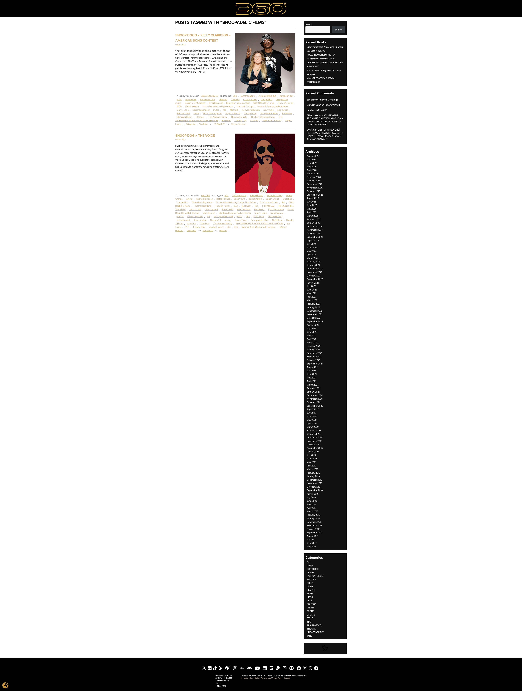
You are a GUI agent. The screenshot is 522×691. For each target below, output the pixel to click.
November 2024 (314, 229)
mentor (180, 216)
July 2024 (311, 244)
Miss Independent (200, 110)
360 (235, 96)
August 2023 (313, 282)
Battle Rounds (223, 198)
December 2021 (314, 353)
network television (251, 110)
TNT (186, 227)
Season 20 (215, 220)
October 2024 (313, 233)
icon (236, 206)
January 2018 (313, 518)
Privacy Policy (277, 678)
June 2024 (312, 247)
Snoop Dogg (250, 113)
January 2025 (313, 223)
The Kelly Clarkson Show (263, 117)
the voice (226, 120)
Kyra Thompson (276, 209)
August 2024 (313, 240)
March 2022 (313, 342)
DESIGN (310, 572)
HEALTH (311, 590)
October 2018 (313, 486)
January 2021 (313, 391)
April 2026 (312, 170)
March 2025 (313, 215)
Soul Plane (287, 113)
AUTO (310, 565)
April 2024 (311, 254)
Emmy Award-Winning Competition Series (236, 202)
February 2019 (313, 472)
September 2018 (315, 490)
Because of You (207, 99)
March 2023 (313, 300)
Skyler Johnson (232, 113)
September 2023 (315, 279)
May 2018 (311, 504)
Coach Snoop (250, 99)
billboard (223, 99)
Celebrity (235, 99)
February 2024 (314, 261)
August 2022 (313, 325)
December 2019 (314, 437)
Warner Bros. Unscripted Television (259, 227)
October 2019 (313, 444)
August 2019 (313, 451)
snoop (228, 220)
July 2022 (311, 328)
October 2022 (313, 317)
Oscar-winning (275, 216)
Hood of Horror (285, 103)
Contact (287, 678)
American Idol (286, 96)
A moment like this (267, 96)
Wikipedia (190, 124)
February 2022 (314, 346)
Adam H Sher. (256, 195)
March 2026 (313, 173)
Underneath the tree (271, 120)
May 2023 (311, 293)
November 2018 (314, 483)
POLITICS (311, 604)
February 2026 (314, 177)
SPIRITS (311, 611)
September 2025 (315, 194)
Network (234, 110)
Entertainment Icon (269, 202)
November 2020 (315, 398)
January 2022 (313, 349)
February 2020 (314, 430)
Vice (236, 227)
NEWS (310, 597)
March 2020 (313, 427)
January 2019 (313, 476)
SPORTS (311, 614)
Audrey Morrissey (204, 198)
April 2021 (311, 381)
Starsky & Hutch (184, 117)
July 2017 (311, 539)
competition (266, 99)
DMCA (257, 678)
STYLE (310, 618)
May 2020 (312, 420)
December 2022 (314, 311)
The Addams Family (217, 117)
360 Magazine (248, 96)
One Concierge (330, 99)
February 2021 (313, 388)
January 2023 (313, 307)
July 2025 (311, 201)
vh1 (228, 227)
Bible (251, 678)
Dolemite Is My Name (195, 103)
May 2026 (312, 166)
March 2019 (312, 469)
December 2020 (315, 395)
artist (179, 99)
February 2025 (314, 219)
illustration (246, 206)
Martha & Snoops (245, 106)
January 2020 (313, 434)
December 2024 (314, 226)
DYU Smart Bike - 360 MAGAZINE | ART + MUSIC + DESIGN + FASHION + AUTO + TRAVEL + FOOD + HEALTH (325, 132)
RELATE (310, 607)
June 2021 (312, 374)
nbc (224, 110)
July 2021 (311, 370)
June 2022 (312, 332)
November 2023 (314, 272)
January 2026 (313, 180)
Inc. (257, 206)
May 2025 (311, 208)
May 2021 (311, 377)
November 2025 (314, 187)
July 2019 (311, 455)
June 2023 (312, 289)
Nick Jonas (259, 216)
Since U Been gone (212, 113)
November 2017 (314, 525)
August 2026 (313, 156)
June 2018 (312, 501)
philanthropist (183, 220)
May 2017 (311, 546)
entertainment (216, 103)
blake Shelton (255, 198)
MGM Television (195, 216)
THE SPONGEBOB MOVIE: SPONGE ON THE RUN (259, 223)
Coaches (287, 198)
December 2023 (314, 268)
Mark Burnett (209, 213)
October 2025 (313, 191)
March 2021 (312, 384)
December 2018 (314, 479)
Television (204, 223)
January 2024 (313, 265)
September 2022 (315, 321)
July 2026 (311, 159)
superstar (191, 223)
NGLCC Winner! (332, 104)
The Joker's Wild (239, 117)
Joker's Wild (227, 209)
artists (189, 198)
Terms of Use (266, 678)
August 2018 (313, 493)
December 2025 (314, 184)
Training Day (240, 120)
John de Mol (195, 209)
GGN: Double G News (263, 103)
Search (308, 24)
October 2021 (313, 360)
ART (309, 562)
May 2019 (311, 462)
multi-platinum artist (223, 216)
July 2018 (311, 497)
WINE (309, 635)
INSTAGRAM (268, 206)
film (283, 202)
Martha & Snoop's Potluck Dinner (235, 213)
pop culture (282, 110)
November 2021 (314, 356)
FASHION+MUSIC (315, 576)
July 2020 (311, 413)
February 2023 (314, 303)
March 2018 (312, 511)
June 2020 (312, 416)
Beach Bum (190, 99)
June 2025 (312, 205)
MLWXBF (322, 110)
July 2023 (311, 286)
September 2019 (315, 448)
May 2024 (311, 251)
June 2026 (312, 163)
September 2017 (315, 532)
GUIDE (310, 586)
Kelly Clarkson (192, 106)
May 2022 (311, 335)
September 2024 (315, 237)
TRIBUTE (311, 628)
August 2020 (313, 409)
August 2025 (313, 198)
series (196, 113)
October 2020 (314, 402)
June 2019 (312, 458)
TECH (309, 621)
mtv (208, 216)
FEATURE (205, 195)
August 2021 (313, 367)
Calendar (244, 678)
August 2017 (313, 536)
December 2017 (314, 522)
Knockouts (259, 209)
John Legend (211, 209)
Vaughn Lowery (216, 227)
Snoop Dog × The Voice (195, 135)
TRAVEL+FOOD (314, 625)
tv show (254, 120)
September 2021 (315, 363)
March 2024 (313, 258)
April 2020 (312, 423)
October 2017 (313, 529)
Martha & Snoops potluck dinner (273, 106)
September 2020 (315, 405)
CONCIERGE (313, 569)
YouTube (203, 124)
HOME (310, 593)
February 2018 (313, 515)
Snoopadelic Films (269, 113)
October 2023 (313, 275)
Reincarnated (183, 113)
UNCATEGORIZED (209, 96)
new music (268, 110)
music (216, 110)
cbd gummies (313, 99)
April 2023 (311, 296)
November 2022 (314, 314)
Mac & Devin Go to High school (218, 106)
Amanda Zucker (274, 195)
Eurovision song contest (238, 103)
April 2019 (311, 465)
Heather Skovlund (202, 206)
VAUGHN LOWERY (319, 124)
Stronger (200, 117)
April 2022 (311, 339)
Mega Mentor (277, 213)
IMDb (179, 106)
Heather (223, 230)
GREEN (310, 583)
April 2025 (311, 212)
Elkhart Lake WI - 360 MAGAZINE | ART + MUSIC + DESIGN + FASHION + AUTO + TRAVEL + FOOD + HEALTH (325, 118)
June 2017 (312, 543)
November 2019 (314, 441)
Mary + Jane (183, 110)
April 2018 (311, 508)
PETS (309, 600)
